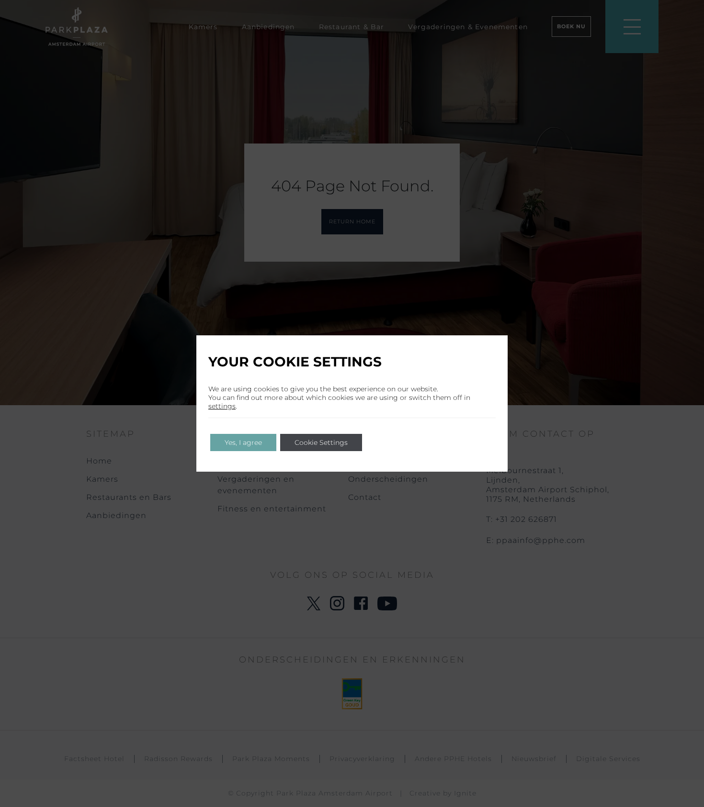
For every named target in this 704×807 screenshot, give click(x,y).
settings (222, 406)
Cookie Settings (321, 442)
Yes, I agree (243, 442)
